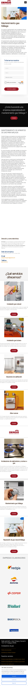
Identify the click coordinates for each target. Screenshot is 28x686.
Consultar (14, 314)
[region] (14, 675)
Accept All (14, 676)
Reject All (14, 683)
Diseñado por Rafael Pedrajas (8, 652)
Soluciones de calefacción (7, 664)
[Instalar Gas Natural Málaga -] (4, 2)
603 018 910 (4, 262)
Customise (14, 679)
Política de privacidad (6, 650)
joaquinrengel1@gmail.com (8, 257)
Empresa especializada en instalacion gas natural (13, 659)
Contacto (14, 118)
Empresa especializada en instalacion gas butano (13, 661)
